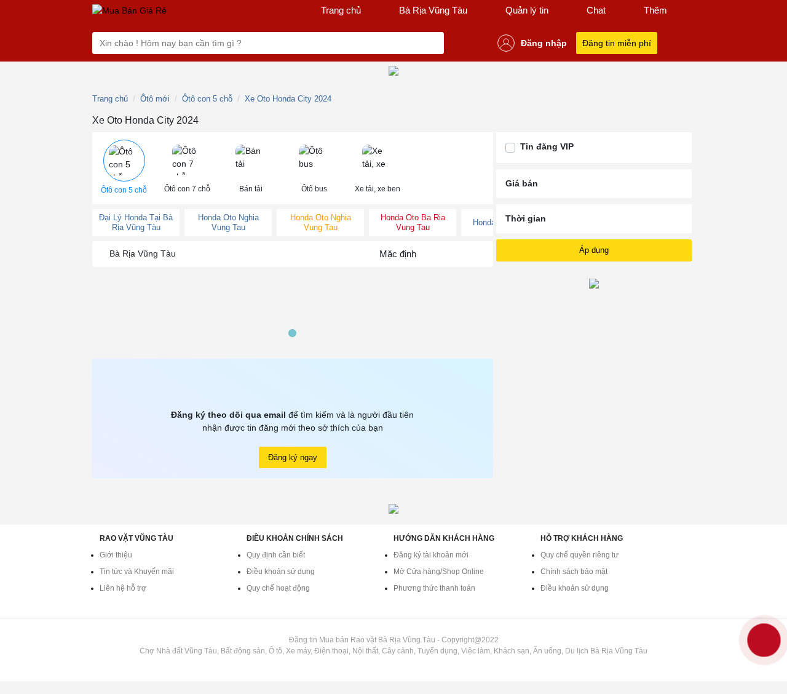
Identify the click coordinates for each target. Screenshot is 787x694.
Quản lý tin (526, 10)
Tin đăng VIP (547, 146)
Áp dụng (594, 250)
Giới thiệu (116, 555)
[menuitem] (124, 168)
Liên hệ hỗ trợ (123, 588)
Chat (596, 10)
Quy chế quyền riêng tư (579, 555)
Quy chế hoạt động (278, 588)
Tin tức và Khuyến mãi (137, 571)
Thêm (655, 10)
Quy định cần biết (276, 555)
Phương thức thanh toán (434, 588)
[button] (124, 168)
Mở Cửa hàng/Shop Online (439, 571)
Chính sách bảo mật (573, 571)
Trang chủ (341, 10)
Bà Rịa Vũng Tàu (433, 10)
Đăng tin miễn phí (616, 43)
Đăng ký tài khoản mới (431, 555)
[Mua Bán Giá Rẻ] (129, 10)
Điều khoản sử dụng (281, 571)
